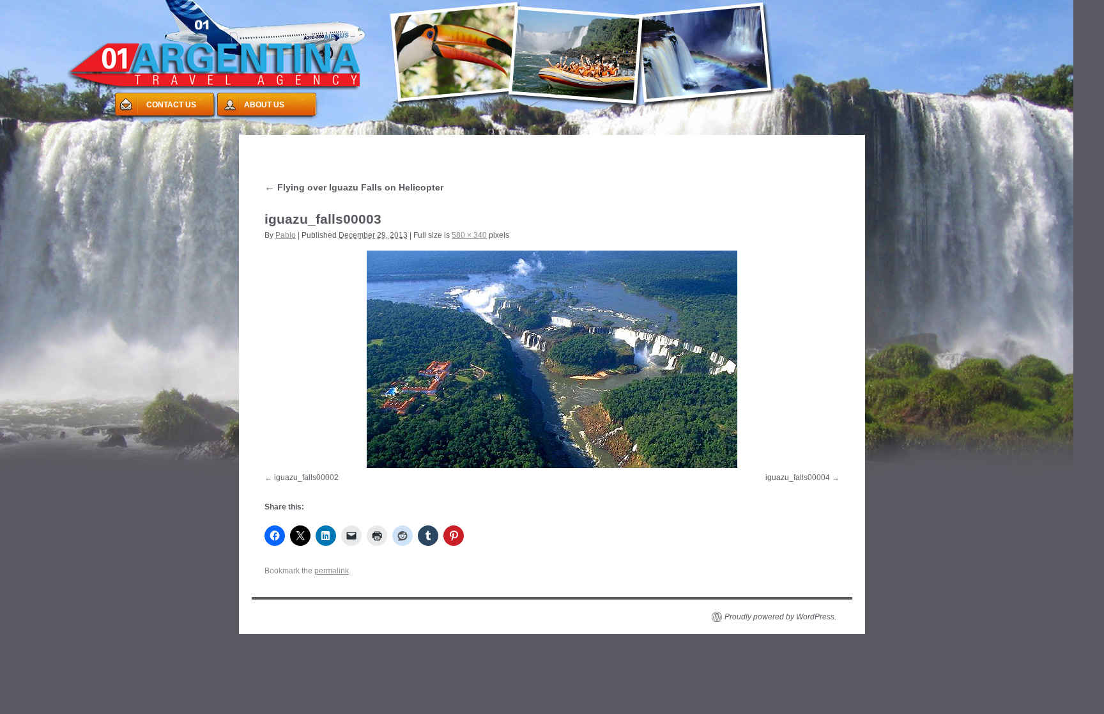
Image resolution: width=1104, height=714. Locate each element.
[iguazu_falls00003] (551, 359)
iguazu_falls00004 (797, 477)
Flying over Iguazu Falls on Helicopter (353, 187)
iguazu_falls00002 (306, 477)
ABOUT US (264, 104)
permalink (331, 570)
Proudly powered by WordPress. (780, 616)
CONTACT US (171, 104)
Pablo (285, 235)
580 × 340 (469, 235)
